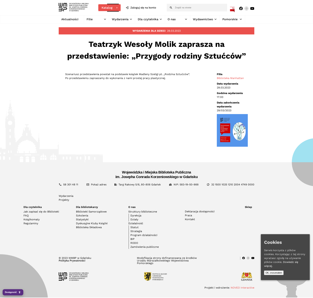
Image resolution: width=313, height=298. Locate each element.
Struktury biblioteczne (142, 211)
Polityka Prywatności (72, 260)
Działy (134, 219)
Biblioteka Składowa (89, 227)
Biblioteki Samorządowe (91, 211)
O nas (172, 19)
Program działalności (143, 235)
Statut (134, 227)
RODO (134, 242)
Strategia (136, 231)
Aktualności (69, 19)
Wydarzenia (120, 19)
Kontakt (190, 219)
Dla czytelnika (148, 19)
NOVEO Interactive (242, 287)
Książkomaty (31, 219)
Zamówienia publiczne (144, 246)
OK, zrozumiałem (274, 273)
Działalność (135, 223)
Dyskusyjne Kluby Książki (92, 223)
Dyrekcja (135, 215)
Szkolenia (82, 215)
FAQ (26, 215)
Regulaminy (30, 223)
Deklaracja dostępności (200, 211)
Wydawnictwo (203, 19)
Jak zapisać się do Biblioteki (41, 211)
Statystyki (82, 219)
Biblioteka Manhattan (230, 78)
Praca (188, 215)
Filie (90, 19)
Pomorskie (230, 19)
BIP (132, 239)
